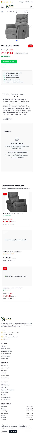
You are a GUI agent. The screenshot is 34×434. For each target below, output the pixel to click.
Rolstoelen (4, 370)
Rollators (3, 373)
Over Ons (3, 395)
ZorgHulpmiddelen (9, 11)
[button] (3, 6)
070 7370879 (6, 339)
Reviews (22, 94)
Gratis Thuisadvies (6, 349)
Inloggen (21, 2)
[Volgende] (30, 26)
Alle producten (5, 365)
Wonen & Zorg (18, 11)
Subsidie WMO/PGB (6, 351)
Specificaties (14, 94)
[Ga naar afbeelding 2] (17, 40)
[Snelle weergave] (29, 194)
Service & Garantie (6, 356)
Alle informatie (5, 385)
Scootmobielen (5, 368)
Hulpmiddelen (5, 378)
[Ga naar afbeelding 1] (16, 40)
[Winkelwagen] (31, 6)
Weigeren (4, 431)
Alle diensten (4, 346)
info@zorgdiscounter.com (10, 337)
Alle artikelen (4, 387)
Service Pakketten (6, 354)
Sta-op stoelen (5, 375)
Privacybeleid (4, 392)
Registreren (29, 2)
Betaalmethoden (5, 400)
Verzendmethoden (6, 397)
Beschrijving (5, 94)
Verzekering (4, 358)
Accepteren (13, 431)
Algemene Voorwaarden (7, 390)
